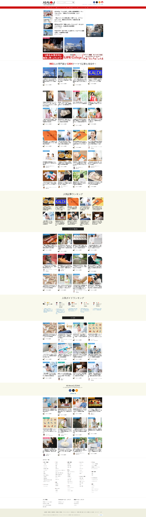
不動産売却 (45, 478)
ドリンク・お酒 (70, 490)
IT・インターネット (95, 468)
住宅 (51, 7)
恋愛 (92, 473)
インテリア (45, 470)
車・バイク (99, 7)
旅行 (85, 7)
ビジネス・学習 (75, 7)
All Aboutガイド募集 (46, 503)
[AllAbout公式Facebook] (94, 2)
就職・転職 (81, 478)
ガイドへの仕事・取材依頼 (47, 505)
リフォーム (45, 467)
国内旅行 (57, 485)
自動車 (57, 490)
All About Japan (60, 503)
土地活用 (45, 476)
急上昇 (46, 7)
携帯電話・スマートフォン (96, 467)
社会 (80, 484)
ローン (57, 477)
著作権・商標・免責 (80, 512)
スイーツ (69, 489)
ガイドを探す (101, 4)
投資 (56, 465)
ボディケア (81, 468)
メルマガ (90, 4)
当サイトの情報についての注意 (89, 512)
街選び (45, 473)
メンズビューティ (94, 481)
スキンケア (81, 465)
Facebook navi (76, 503)
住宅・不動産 (46, 462)
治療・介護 (69, 467)
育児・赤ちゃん (70, 481)
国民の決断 (44, 506)
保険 (56, 467)
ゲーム (93, 487)
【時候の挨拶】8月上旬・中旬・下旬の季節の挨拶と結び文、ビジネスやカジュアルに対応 (84, 310)
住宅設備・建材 (46, 468)
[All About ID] (102, 2)
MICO (80, 473)
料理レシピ (69, 473)
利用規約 (60, 512)
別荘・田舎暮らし (46, 475)
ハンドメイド (70, 478)
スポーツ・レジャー (95, 490)
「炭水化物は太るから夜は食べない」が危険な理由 (97, 309)
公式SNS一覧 (95, 4)
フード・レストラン (71, 487)
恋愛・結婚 (70, 7)
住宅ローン (57, 468)
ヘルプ (101, 512)
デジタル (63, 7)
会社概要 (45, 512)
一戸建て (45, 463)
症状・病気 (69, 465)
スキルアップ (82, 479)
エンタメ (93, 485)
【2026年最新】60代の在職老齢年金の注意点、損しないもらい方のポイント (72, 309)
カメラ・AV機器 (94, 465)
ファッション (91, 7)
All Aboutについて (73, 512)
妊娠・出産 (69, 479)
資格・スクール (82, 481)
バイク (57, 491)
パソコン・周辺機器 (95, 463)
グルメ (95, 7)
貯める (57, 463)
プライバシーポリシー (66, 512)
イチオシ (75, 505)
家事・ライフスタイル (71, 471)
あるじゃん (57, 479)
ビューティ (59, 7)
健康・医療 (70, 462)
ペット (93, 492)
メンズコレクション (95, 479)
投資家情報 (53, 512)
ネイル (81, 470)
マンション (45, 465)
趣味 (87, 7)
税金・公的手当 (58, 476)
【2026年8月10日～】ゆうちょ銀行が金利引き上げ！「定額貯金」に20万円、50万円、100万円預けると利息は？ (60, 311)
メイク (81, 463)
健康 (56, 7)
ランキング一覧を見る (73, 228)
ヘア (80, 467)
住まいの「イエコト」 (47, 481)
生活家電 (69, 476)
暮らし (67, 7)
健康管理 (69, 463)
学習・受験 (81, 486)
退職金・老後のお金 (59, 474)
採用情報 (49, 512)
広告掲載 (57, 512)
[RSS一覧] (99, 2)
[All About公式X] (97, 2)
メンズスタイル (81, 7)
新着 (49, 7)
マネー (54, 7)
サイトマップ (85, 4)
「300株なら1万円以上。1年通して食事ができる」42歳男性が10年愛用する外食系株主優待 (48, 310)
